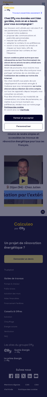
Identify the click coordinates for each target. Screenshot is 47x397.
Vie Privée (24, 110)
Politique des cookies (14, 107)
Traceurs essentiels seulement (26, 13)
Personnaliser (23, 126)
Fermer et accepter (23, 118)
